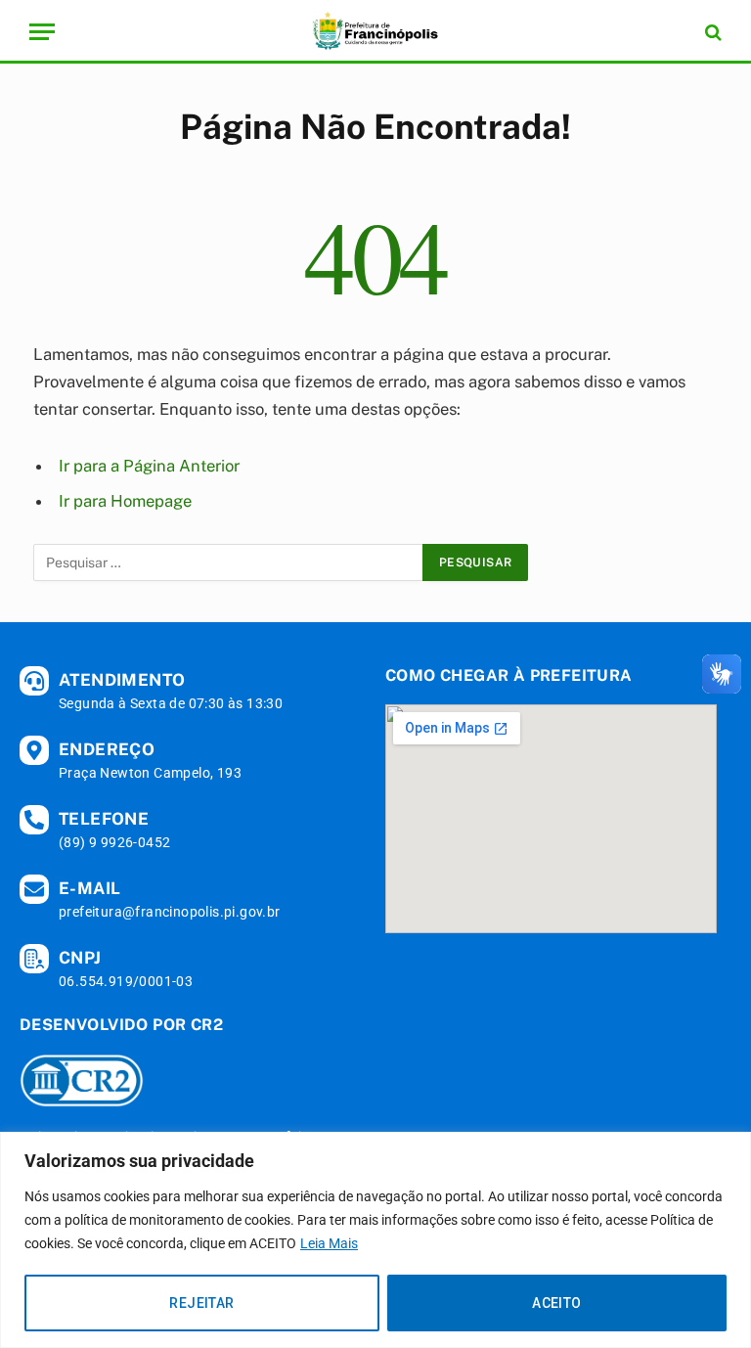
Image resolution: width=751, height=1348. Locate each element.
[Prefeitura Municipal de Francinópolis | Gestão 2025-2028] (375, 32)
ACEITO (557, 1303)
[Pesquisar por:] (228, 562)
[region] (375, 1240)
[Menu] (42, 32)
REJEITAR (201, 1303)
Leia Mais (329, 1243)
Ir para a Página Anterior (149, 465)
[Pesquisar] (711, 32)
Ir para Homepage (125, 501)
